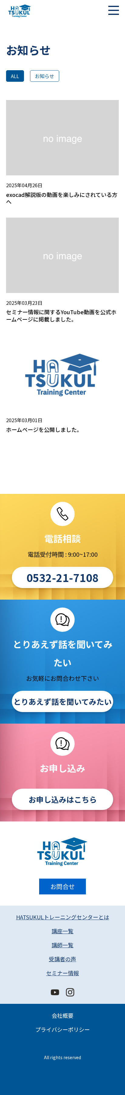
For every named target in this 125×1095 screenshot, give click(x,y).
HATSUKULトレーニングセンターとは (62, 917)
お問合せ (62, 886)
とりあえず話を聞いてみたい (62, 701)
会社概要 (62, 1015)
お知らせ (44, 76)
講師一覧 (62, 945)
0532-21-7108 (62, 577)
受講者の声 (62, 959)
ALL (15, 76)
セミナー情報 (62, 973)
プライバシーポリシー (62, 1029)
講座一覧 (62, 931)
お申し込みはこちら (63, 799)
